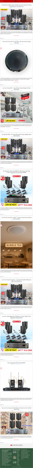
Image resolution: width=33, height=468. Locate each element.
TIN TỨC (17, 40)
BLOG (3, 38)
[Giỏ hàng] (31, 1)
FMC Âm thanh (21, 7)
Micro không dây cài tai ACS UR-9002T (16, 362)
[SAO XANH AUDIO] (16, 1)
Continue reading (16, 35)
